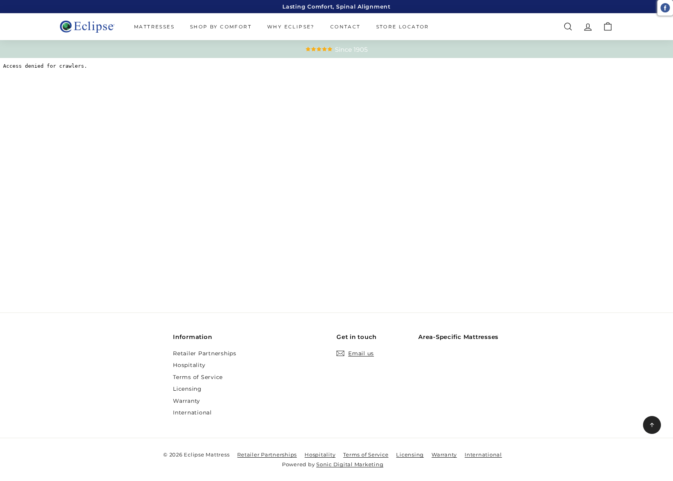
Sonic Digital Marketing (349, 464)
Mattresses (154, 27)
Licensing (187, 388)
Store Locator (402, 27)
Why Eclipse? (291, 27)
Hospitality (189, 365)
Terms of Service (198, 377)
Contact (345, 27)
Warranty (186, 400)
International (192, 412)
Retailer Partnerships (204, 353)
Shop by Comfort (221, 27)
